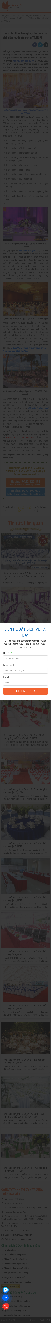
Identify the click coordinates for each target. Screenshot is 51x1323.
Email (6, 677)
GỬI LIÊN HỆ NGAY (25, 691)
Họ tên (7, 653)
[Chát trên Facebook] (6, 1290)
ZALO (5, 1298)
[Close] (48, 625)
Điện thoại (9, 665)
